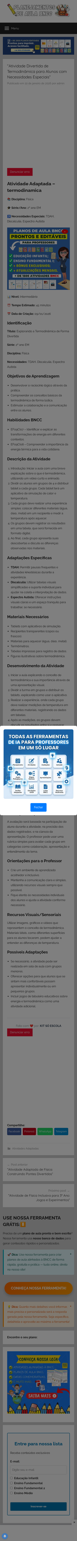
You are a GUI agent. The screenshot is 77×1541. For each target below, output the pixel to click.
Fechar (38, 807)
